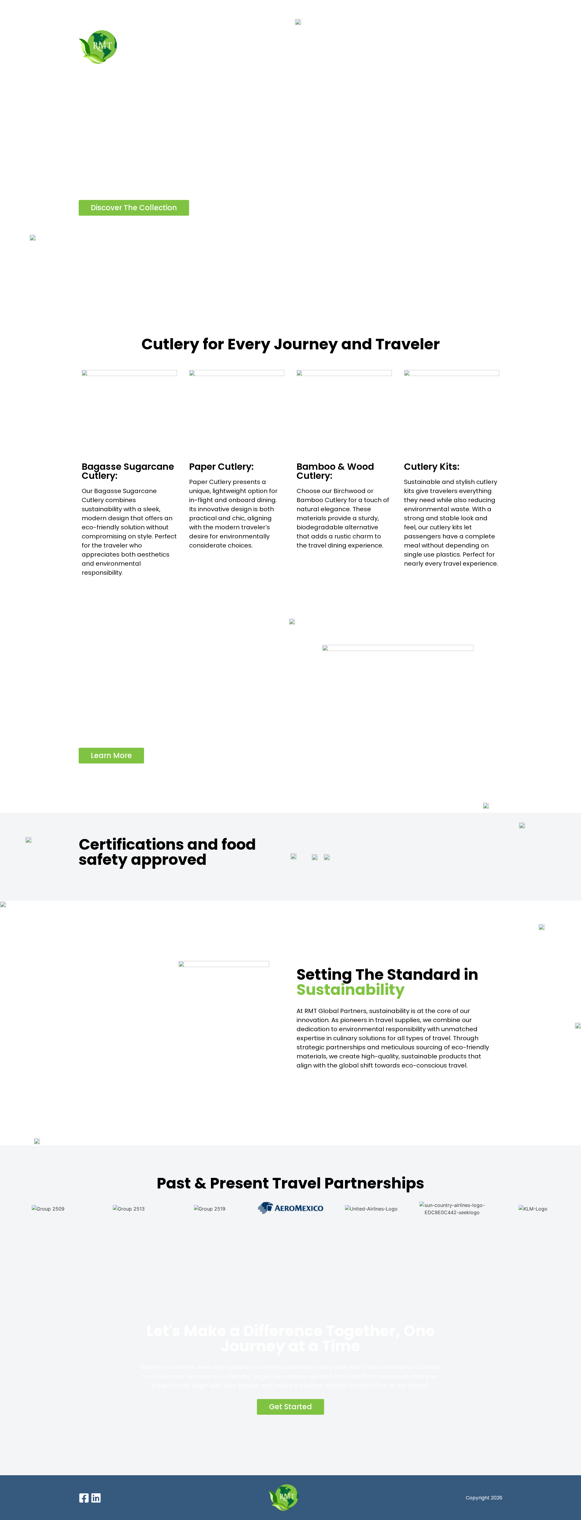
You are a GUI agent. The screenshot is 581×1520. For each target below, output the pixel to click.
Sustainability (436, 47)
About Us (304, 47)
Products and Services (363, 47)
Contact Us (486, 47)
